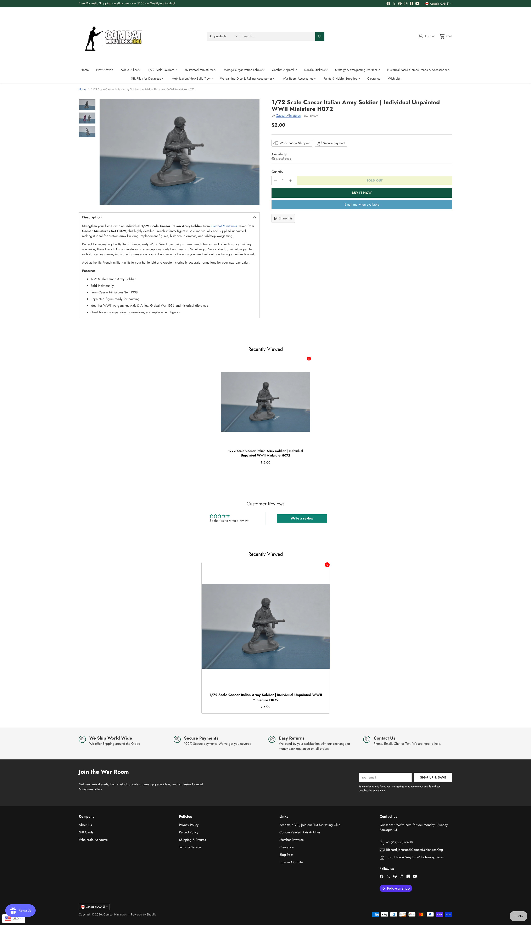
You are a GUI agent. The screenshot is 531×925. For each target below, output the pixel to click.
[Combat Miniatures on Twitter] (394, 4)
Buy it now (362, 192)
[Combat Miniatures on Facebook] (388, 4)
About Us (85, 824)
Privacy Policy (189, 824)
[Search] (319, 36)
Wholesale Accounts (93, 839)
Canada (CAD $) (439, 4)
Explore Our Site (291, 862)
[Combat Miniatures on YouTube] (417, 4)
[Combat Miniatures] (115, 36)
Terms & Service (190, 847)
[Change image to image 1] (87, 104)
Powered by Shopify (143, 914)
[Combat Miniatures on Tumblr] (411, 4)
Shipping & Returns (192, 839)
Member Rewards (291, 839)
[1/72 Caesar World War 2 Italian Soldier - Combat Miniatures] (179, 152)
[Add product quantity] (290, 180)
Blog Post (286, 854)
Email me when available (362, 204)
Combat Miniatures (224, 226)
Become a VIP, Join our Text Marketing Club (309, 824)
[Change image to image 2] (87, 118)
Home (82, 89)
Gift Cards (86, 832)
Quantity (277, 171)
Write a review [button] (302, 518)
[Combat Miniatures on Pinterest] (400, 4)
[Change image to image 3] (87, 131)
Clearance (286, 847)
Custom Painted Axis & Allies (299, 832)
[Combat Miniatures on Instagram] (406, 4)
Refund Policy (188, 832)
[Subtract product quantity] (275, 180)
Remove (309, 359)
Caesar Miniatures (288, 115)
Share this (285, 218)
